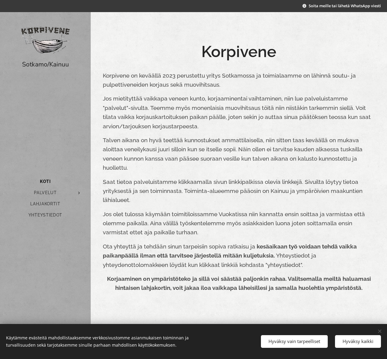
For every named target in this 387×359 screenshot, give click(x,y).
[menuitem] (45, 181)
